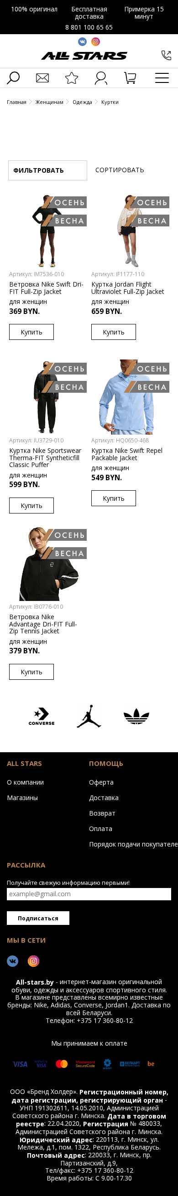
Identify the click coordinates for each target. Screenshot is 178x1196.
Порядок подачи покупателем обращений (128, 844)
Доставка (104, 797)
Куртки (110, 101)
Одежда (82, 101)
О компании (25, 782)
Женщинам (49, 101)
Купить (31, 332)
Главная (16, 101)
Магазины (22, 797)
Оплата (100, 828)
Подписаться (38, 918)
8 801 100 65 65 (89, 27)
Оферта (101, 782)
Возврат (102, 813)
